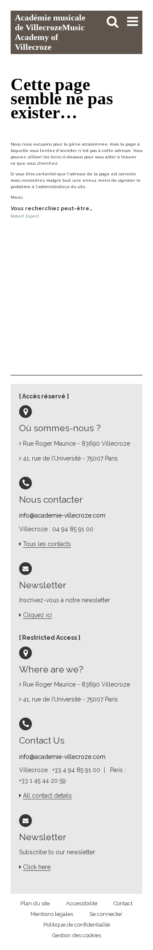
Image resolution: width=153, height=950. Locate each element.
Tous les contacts (47, 544)
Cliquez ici (37, 615)
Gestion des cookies (76, 935)
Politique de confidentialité (76, 924)
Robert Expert (25, 216)
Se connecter (105, 914)
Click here (37, 867)
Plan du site (35, 903)
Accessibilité (81, 903)
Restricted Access (49, 637)
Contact (123, 903)
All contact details (47, 795)
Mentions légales (52, 914)
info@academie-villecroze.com (62, 515)
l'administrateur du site (60, 186)
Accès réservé (43, 396)
